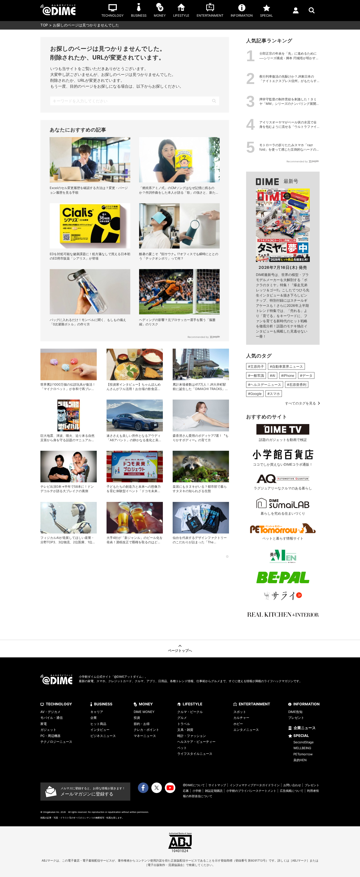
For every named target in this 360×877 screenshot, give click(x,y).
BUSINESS (103, 704)
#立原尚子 (256, 366)
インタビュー (99, 730)
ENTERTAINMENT (254, 704)
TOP (44, 25)
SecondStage (303, 742)
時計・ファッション (191, 736)
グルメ (182, 718)
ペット (182, 748)
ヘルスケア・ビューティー (196, 742)
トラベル (183, 724)
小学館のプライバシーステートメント (251, 791)
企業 (93, 718)
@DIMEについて (194, 785)
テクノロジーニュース (56, 742)
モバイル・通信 (51, 718)
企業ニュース (305, 727)
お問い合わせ (292, 785)
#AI (272, 375)
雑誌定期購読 (214, 791)
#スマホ (273, 393)
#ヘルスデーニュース (264, 384)
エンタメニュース (246, 730)
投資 (137, 718)
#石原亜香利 (296, 384)
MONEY (146, 704)
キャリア (96, 712)
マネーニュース (145, 736)
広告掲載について (291, 791)
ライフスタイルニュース (194, 754)
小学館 (196, 791)
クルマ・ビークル (190, 712)
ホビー (238, 724)
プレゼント (296, 718)
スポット (239, 712)
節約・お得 (142, 724)
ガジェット (48, 730)
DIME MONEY (144, 712)
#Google (255, 393)
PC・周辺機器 (50, 736)
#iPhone (287, 375)
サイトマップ (217, 785)
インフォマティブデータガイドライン (255, 785)
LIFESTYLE (192, 704)
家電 (43, 724)
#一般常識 (256, 375)
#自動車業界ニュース (286, 366)
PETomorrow (303, 754)
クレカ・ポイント (146, 730)
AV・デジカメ (50, 712)
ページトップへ (180, 650)
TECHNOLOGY (59, 704)
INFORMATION (306, 704)
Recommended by (198, 336)
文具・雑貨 (185, 730)
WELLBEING (302, 748)
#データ (306, 375)
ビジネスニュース (103, 736)
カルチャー (241, 718)
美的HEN (300, 760)
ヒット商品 (98, 724)
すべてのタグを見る (300, 403)
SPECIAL (301, 735)
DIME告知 (295, 712)
